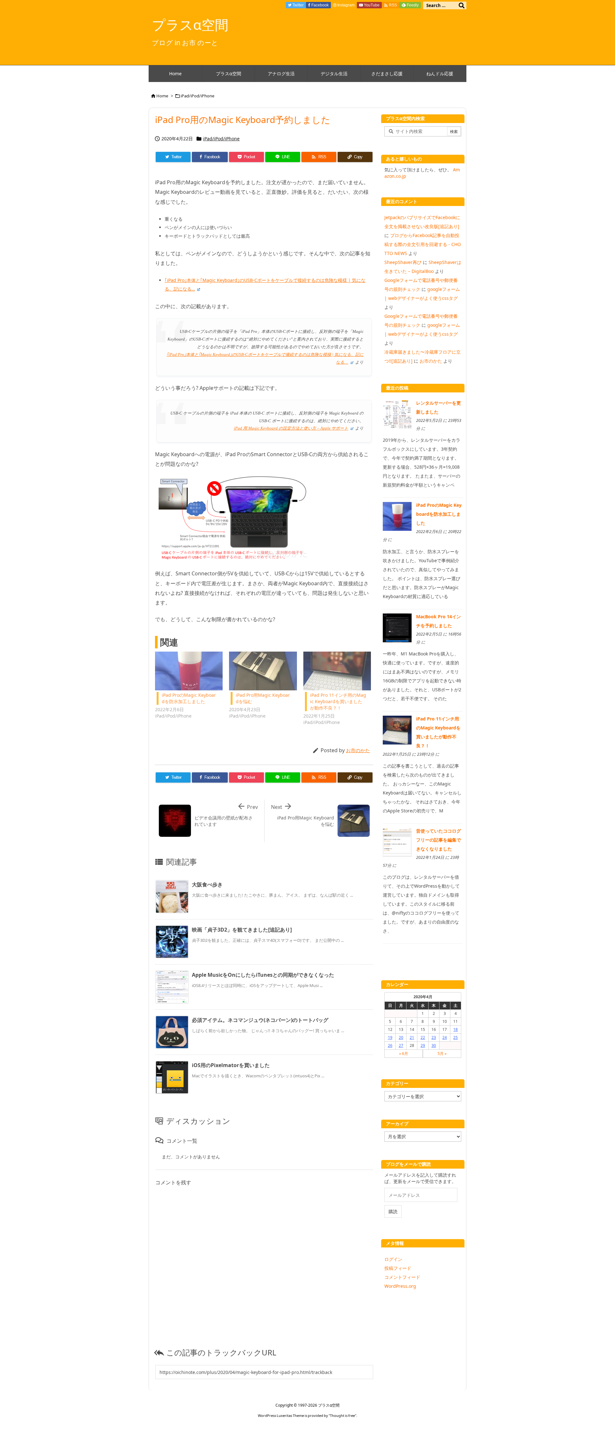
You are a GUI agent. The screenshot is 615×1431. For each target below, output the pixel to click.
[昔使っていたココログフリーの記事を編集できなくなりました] (397, 842)
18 (455, 1029)
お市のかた (358, 750)
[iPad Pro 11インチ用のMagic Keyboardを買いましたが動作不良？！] (337, 671)
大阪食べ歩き (207, 884)
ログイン (393, 1259)
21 (412, 1037)
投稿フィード (397, 1268)
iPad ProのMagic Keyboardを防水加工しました (189, 698)
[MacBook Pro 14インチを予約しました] (397, 627)
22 (423, 1037)
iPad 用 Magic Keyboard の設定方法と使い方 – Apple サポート (291, 428)
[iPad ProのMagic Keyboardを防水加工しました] (189, 671)
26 (390, 1045)
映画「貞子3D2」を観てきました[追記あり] (242, 929)
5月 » (442, 1053)
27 (401, 1045)
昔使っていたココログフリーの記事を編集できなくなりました (438, 840)
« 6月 (403, 1053)
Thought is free (342, 1415)
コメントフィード (402, 1277)
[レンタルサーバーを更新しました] (397, 414)
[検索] (461, 5)
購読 (393, 1211)
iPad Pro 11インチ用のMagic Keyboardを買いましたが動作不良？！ (338, 701)
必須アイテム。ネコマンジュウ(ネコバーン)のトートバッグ (260, 1020)
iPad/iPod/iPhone (197, 96)
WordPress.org (400, 1286)
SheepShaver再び (403, 262)
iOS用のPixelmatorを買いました (231, 1065)
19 (390, 1037)
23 (433, 1037)
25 (455, 1037)
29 (423, 1045)
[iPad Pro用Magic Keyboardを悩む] (263, 671)
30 (433, 1045)
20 (401, 1037)
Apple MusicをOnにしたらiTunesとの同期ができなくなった (263, 974)
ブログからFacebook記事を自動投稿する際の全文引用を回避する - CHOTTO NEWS (422, 244)
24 (444, 1037)
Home (162, 96)
